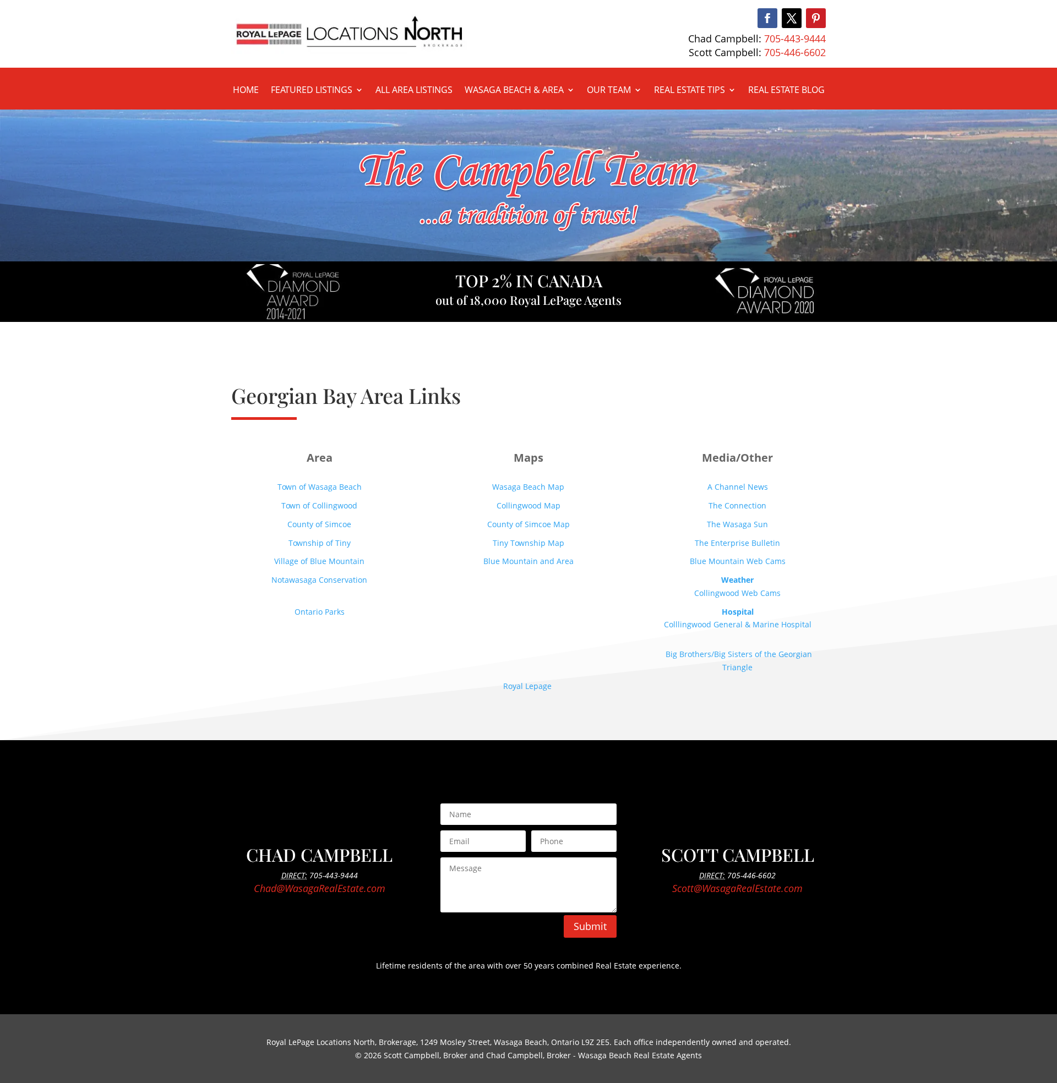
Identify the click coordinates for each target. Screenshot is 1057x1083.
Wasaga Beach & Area (514, 91)
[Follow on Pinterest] (816, 18)
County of (528, 524)
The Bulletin (737, 543)
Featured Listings (311, 91)
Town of (319, 505)
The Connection (737, 505)
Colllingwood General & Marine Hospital (737, 624)
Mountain (319, 561)
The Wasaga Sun (737, 524)
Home (246, 91)
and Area (528, 561)
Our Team (609, 91)
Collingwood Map (528, 505)
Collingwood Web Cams (737, 593)
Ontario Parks (320, 611)
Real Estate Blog (786, 91)
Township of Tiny (319, 543)
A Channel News (737, 487)
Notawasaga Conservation (319, 580)
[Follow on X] (792, 18)
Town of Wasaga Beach (319, 487)
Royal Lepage (528, 686)
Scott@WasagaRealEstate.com (737, 888)
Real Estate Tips (689, 91)
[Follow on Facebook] (767, 18)
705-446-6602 (795, 52)
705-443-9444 (795, 38)
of (319, 524)
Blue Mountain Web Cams (738, 561)
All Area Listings (414, 91)
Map (528, 487)
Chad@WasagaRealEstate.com (319, 888)
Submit (590, 926)
